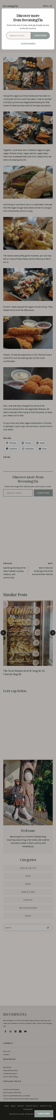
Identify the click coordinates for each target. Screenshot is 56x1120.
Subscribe (40, 35)
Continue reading (28, 43)
